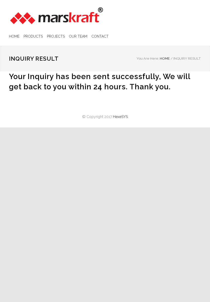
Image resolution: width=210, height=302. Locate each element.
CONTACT (100, 36)
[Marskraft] (56, 16)
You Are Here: (147, 58)
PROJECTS (56, 36)
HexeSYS (120, 117)
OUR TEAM (78, 36)
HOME (14, 36)
